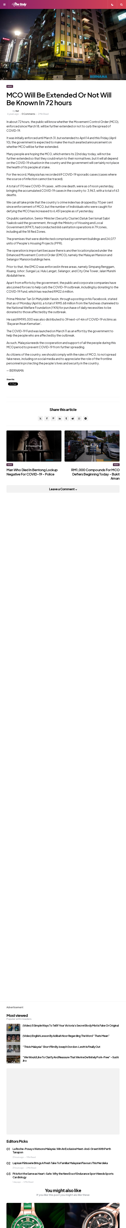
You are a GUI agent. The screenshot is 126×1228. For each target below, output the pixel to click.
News (9, 86)
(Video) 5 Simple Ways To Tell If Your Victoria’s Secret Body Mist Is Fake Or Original (71, 1025)
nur (17, 110)
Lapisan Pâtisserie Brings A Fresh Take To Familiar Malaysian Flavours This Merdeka (60, 1163)
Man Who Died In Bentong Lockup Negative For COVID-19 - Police (32, 472)
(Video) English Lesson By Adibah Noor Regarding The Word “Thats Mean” (66, 1035)
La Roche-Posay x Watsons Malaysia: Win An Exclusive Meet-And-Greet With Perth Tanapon (62, 1150)
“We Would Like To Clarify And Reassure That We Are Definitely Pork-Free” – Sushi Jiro (70, 1058)
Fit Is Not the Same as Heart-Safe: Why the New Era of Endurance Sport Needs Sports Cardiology (63, 1175)
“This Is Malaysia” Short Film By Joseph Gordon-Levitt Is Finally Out (61, 1046)
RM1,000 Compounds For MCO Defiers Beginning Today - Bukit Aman (95, 474)
